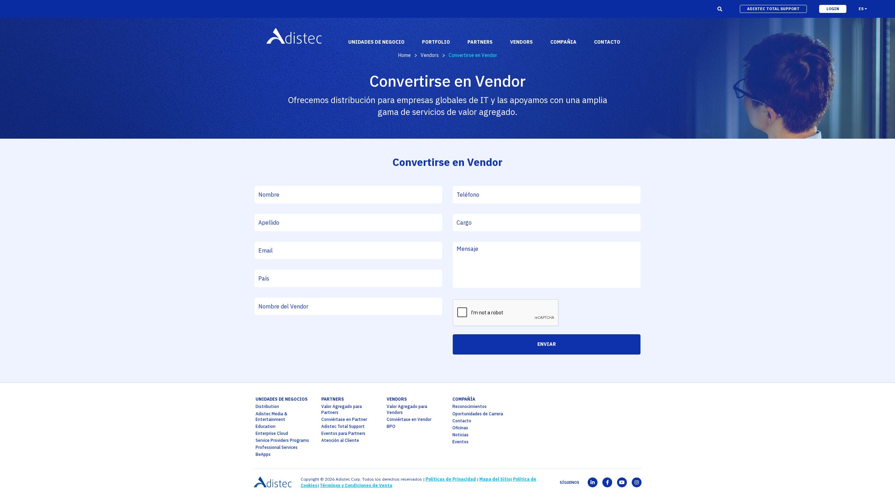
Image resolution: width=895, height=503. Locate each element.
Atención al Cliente (340, 440)
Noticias (460, 434)
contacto (607, 42)
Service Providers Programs (282, 440)
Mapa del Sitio (494, 479)
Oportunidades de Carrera (477, 413)
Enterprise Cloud (272, 433)
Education (265, 426)
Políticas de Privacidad (450, 479)
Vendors (430, 55)
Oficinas (460, 427)
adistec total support (773, 8)
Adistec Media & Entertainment (271, 416)
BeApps (263, 454)
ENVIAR (546, 344)
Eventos (460, 441)
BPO (391, 426)
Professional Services (277, 447)
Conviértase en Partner (344, 419)
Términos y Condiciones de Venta (356, 485)
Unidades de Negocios (282, 399)
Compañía (463, 399)
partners (332, 399)
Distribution (267, 406)
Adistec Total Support (343, 426)
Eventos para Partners (343, 433)
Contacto (461, 420)
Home (404, 55)
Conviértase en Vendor (409, 419)
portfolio (436, 42)
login (832, 8)
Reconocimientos (469, 406)
